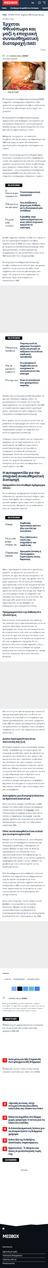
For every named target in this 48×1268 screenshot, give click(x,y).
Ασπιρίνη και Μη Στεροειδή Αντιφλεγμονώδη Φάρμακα (24, 1061)
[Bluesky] (22, 1242)
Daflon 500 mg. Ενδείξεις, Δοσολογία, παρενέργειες (23, 1141)
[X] (8, 1242)
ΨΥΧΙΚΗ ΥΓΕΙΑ (14, 14)
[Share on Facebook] (4, 50)
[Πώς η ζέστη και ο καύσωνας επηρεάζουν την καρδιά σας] (11, 542)
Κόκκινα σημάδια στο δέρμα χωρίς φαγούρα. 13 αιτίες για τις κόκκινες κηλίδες (26, 1120)
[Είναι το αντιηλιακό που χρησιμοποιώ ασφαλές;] (11, 383)
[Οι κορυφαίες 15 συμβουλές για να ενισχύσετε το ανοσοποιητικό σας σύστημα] (11, 369)
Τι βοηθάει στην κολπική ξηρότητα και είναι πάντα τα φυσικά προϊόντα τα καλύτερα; (31, 222)
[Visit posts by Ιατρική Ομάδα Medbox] (5, 998)
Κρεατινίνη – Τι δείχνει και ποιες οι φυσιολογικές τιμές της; (24, 1151)
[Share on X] (9, 50)
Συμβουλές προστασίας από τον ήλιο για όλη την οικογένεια (30, 527)
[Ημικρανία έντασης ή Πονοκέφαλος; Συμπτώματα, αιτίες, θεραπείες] (11, 556)
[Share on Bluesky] (13, 50)
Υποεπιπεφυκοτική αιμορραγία (30, 193)
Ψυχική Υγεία (33, 979)
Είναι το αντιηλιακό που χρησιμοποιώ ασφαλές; (30, 383)
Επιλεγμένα (19, 979)
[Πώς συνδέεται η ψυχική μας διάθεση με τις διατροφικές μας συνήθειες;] (11, 207)
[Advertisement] (24, 309)
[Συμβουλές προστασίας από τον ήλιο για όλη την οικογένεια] (11, 527)
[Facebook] (4, 1242)
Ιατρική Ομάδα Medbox (18, 56)
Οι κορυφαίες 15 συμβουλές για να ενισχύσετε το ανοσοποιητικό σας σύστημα (30, 368)
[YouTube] (13, 1242)
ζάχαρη (29, 810)
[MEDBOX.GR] (11, 2)
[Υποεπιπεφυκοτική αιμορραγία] (11, 194)
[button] (28, 3)
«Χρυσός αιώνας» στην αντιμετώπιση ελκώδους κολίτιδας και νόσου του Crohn (25, 1106)
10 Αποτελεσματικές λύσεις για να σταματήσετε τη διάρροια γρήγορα (26, 1131)
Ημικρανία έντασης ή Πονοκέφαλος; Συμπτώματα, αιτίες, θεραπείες (30, 555)
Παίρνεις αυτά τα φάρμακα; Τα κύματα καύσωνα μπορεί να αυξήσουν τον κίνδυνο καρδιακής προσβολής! (31, 350)
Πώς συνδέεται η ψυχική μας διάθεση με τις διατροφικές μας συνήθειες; (31, 206)
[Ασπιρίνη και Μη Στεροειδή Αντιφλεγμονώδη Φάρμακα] (24, 1040)
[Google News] (18, 1242)
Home (5, 14)
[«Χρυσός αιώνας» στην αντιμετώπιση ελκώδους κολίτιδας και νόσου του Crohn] (24, 1084)
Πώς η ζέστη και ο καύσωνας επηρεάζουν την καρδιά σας (29, 541)
